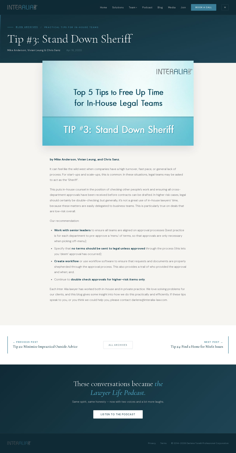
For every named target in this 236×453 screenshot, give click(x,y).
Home (103, 7)
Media (172, 7)
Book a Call (203, 7)
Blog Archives (27, 27)
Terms (163, 443)
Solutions (118, 7)
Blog (160, 7)
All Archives (118, 344)
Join (183, 7)
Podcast (147, 7)
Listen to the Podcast (118, 414)
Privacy (152, 443)
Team (133, 7)
